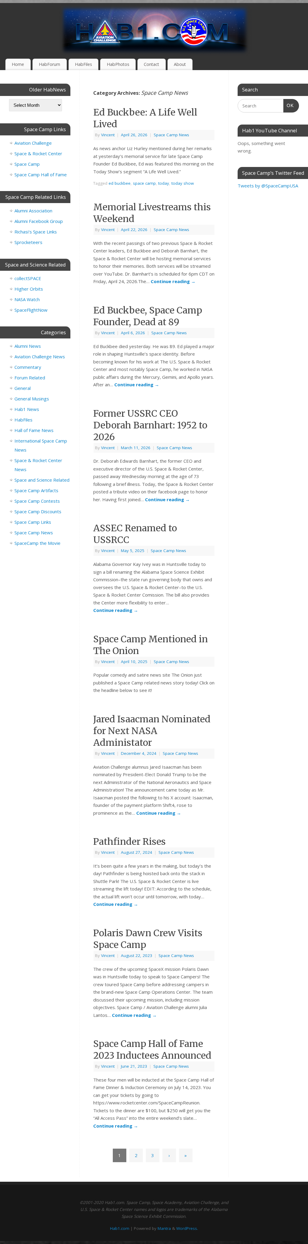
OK (288, 105)
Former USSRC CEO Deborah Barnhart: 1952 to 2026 (150, 425)
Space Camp (27, 164)
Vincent (108, 134)
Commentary (27, 367)
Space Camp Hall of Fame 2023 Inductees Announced (152, 1049)
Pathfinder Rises (129, 841)
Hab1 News (26, 409)
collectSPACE (27, 278)
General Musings (31, 399)
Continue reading (173, 281)
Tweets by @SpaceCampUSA (268, 186)
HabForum (49, 64)
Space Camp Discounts (37, 511)
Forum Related (29, 378)
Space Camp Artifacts (36, 490)
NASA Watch (27, 299)
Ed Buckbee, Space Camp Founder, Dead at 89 (147, 316)
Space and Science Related (41, 480)
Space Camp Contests (37, 501)
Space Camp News (171, 134)
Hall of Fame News (34, 430)
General (22, 388)
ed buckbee (120, 183)
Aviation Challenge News (39, 356)
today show (182, 183)
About (180, 64)
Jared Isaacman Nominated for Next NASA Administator (152, 730)
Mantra (164, 1228)
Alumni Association (33, 211)
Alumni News (27, 346)
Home (18, 64)
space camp (144, 183)
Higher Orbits (28, 289)
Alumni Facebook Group (38, 221)
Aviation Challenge (33, 143)
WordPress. (187, 1228)
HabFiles (83, 64)
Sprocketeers (28, 242)
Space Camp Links (32, 522)
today (163, 183)
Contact (151, 64)
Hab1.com (119, 1228)
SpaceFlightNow (31, 310)
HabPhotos (118, 64)
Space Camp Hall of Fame (40, 174)
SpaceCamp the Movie (37, 543)
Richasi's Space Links (35, 232)
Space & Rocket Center (38, 153)
